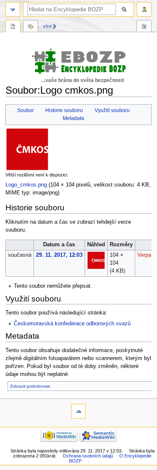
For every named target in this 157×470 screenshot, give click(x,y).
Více (47, 25)
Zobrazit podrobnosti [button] (30, 386)
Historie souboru (64, 110)
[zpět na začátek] (78, 411)
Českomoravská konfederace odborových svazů (72, 324)
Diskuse (30, 27)
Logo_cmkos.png (26, 185)
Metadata (73, 118)
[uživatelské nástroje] (144, 9)
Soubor (25, 110)
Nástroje (144, 27)
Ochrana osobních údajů (88, 455)
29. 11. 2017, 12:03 (59, 255)
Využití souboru (112, 110)
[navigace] (12, 9)
